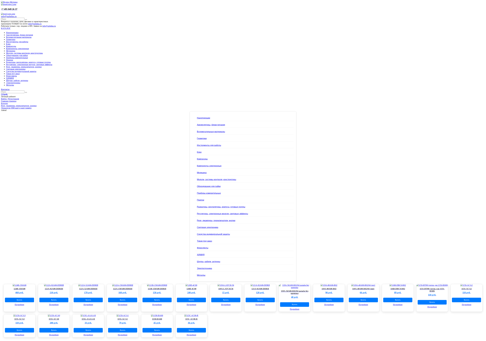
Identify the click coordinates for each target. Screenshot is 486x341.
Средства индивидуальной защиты (21, 71)
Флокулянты (11, 76)
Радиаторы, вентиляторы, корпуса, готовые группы (28, 62)
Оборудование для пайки (17, 55)
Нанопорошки (12, 33)
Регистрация (13, 99)
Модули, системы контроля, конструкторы (24, 53)
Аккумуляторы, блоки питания (19, 35)
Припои (9, 60)
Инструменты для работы (17, 42)
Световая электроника (15, 69)
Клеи (8, 44)
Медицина (10, 51)
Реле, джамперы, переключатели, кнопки (24, 67)
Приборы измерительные (17, 58)
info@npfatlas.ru (9, 16)
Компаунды (11, 46)
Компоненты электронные (17, 48)
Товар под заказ (13, 74)
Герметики (10, 39)
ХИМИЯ (10, 78)
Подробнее (19, 305)
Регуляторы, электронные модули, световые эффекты (29, 64)
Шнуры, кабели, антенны (17, 80)
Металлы (10, 85)
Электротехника (13, 83)
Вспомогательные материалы (19, 37)
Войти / (4, 99)
